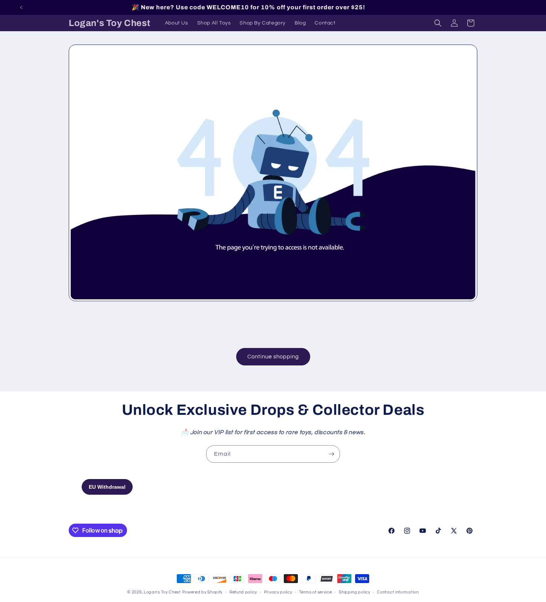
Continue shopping (273, 356)
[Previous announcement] (21, 7)
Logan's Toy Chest (162, 592)
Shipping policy (354, 592)
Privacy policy (278, 592)
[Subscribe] (331, 454)
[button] (438, 23)
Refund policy (243, 592)
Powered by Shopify (202, 592)
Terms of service (315, 592)
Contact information (398, 592)
